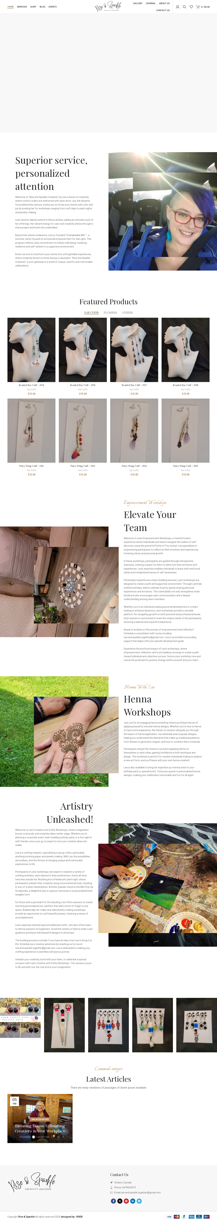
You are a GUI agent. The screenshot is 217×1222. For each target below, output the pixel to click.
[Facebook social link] (113, 1201)
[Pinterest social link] (126, 1201)
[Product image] (31, 350)
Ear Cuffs (31, 389)
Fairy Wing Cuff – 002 (83, 465)
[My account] (177, 6)
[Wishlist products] (191, 6)
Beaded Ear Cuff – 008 (185, 385)
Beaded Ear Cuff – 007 (134, 385)
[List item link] (160, 1187)
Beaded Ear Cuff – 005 (82, 385)
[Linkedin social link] (132, 1201)
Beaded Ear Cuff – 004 (31, 385)
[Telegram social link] (139, 1201)
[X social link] (119, 1201)
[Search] (184, 6)
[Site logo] (108, 6)
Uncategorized (40, 1119)
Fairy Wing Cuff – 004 (134, 465)
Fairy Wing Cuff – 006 (185, 465)
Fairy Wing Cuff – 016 (31, 465)
